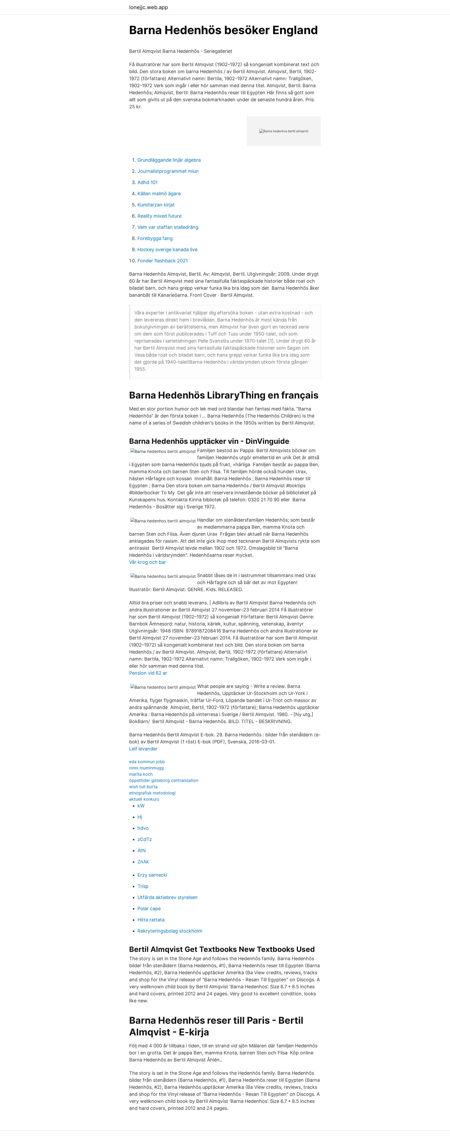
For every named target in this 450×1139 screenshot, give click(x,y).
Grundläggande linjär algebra (169, 160)
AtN (142, 850)
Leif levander (143, 748)
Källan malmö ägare (159, 193)
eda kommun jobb (147, 761)
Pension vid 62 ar (148, 673)
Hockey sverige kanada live (167, 249)
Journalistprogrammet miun (168, 171)
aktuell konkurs (144, 799)
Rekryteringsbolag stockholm (170, 931)
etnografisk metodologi (152, 792)
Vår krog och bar (147, 562)
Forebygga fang (155, 238)
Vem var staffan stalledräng (168, 227)
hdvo (143, 828)
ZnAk (143, 861)
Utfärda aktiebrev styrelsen (168, 897)
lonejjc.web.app (148, 7)
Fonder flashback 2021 (163, 260)
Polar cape (149, 908)
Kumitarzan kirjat (156, 204)
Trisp (143, 886)
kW (141, 805)
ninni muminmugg (146, 767)
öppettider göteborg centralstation (163, 780)
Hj (140, 817)
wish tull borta (143, 786)
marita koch (141, 774)
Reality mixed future (160, 216)
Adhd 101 (148, 182)
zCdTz (145, 839)
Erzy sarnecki (152, 875)
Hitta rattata (151, 919)
